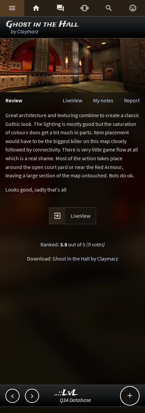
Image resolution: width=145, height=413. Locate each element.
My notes (103, 100)
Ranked (49, 244)
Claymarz (27, 31)
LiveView (72, 100)
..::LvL (66, 393)
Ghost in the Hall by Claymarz (85, 258)
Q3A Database (75, 400)
